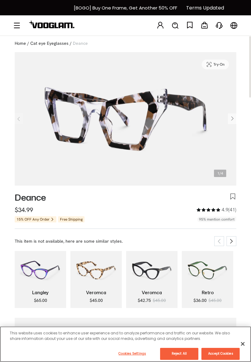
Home (20, 43)
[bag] (204, 25)
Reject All (179, 353)
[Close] (242, 344)
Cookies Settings (132, 353)
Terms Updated (205, 7)
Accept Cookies (220, 353)
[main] (125, 344)
